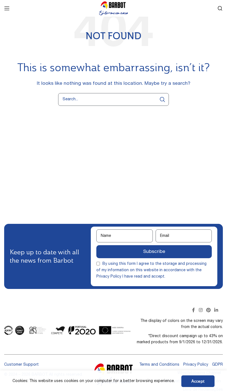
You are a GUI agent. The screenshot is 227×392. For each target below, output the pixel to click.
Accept (198, 381)
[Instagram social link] (200, 310)
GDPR (217, 365)
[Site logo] (113, 8)
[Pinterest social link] (208, 310)
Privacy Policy (108, 277)
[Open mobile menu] (6, 8)
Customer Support (21, 365)
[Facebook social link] (193, 310)
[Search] (220, 8)
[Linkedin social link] (216, 310)
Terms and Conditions (159, 365)
